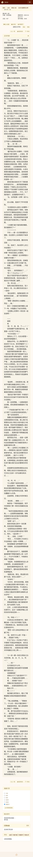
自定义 (8, 804)
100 (7, 793)
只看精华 (20, 835)
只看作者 (14, 835)
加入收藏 (7, 24)
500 (7, 798)
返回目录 (20, 31)
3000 (7, 800)
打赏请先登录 (9, 807)
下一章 (27, 31)
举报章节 (21, 24)
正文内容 (7, 36)
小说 (8, 8)
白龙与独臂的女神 (23, 8)
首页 (4, 8)
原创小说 (13, 8)
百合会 (6, 2)
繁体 (28, 27)
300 (7, 795)
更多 (27, 825)
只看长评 (26, 835)
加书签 (14, 24)
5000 (7, 802)
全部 (10, 835)
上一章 (13, 31)
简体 (24, 27)
